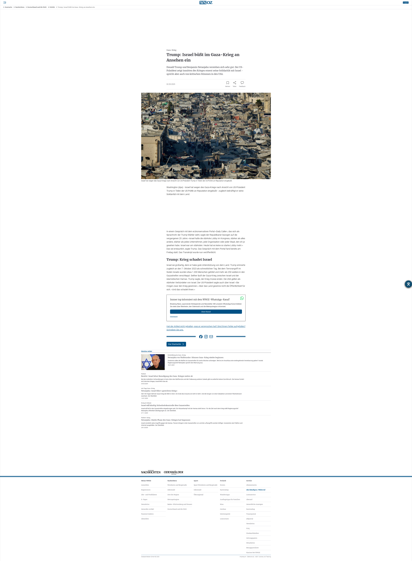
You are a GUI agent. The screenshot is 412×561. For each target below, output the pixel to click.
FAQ (247, 528)
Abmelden (145, 519)
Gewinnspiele (225, 514)
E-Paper (144, 499)
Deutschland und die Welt (177, 509)
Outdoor (223, 509)
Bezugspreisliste (252, 548)
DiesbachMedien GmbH (150, 556)
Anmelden (145, 485)
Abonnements (251, 485)
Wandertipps (225, 495)
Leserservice (251, 495)
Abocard (249, 499)
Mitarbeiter (250, 543)
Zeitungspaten (251, 538)
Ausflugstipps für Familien (230, 499)
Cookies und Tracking (264, 556)
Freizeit (223, 481)
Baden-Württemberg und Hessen (179, 504)
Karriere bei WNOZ (253, 552)
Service (249, 481)
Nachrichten (172, 481)
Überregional (198, 495)
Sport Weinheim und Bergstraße (205, 485)
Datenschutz (250, 556)
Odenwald (171, 490)
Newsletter (145, 504)
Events (222, 485)
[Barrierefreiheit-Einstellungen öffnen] (408, 284)
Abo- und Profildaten (149, 495)
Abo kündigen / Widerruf (255, 490)
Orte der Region (173, 495)
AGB (256, 556)
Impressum (174, 316)
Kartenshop (224, 490)
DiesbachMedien (252, 533)
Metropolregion (173, 499)
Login (406, 3)
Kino (221, 504)
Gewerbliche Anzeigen (254, 504)
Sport (196, 481)
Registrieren (145, 490)
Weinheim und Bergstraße (177, 485)
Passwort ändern (147, 514)
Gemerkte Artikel (147, 509)
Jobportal (249, 519)
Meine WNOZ (146, 481)
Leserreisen (224, 519)
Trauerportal (251, 514)
